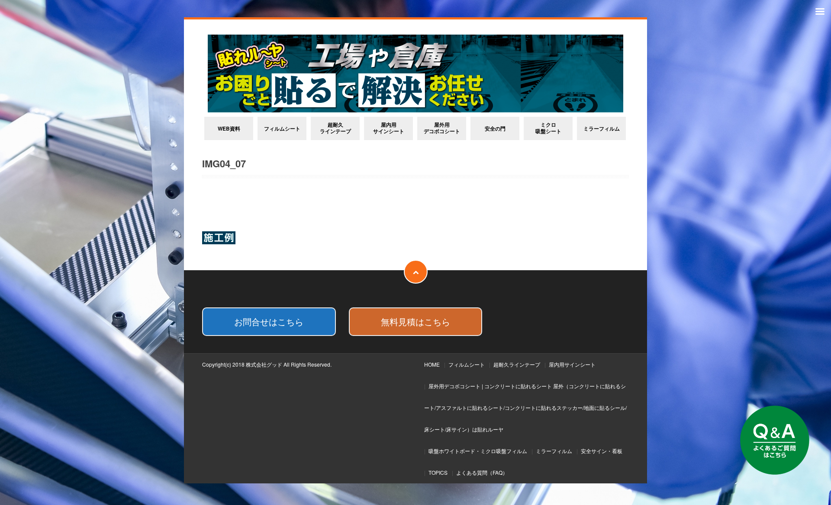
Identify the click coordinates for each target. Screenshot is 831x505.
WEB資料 (229, 128)
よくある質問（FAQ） (482, 472)
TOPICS (438, 472)
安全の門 (495, 128)
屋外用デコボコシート (442, 128)
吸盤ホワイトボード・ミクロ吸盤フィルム (477, 450)
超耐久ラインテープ (335, 128)
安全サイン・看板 (601, 450)
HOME (432, 364)
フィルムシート (282, 128)
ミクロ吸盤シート (548, 128)
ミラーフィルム (601, 128)
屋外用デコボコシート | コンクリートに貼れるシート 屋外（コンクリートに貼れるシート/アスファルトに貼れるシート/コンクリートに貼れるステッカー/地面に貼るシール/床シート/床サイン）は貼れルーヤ (525, 407)
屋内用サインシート (388, 128)
